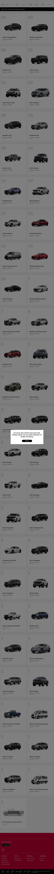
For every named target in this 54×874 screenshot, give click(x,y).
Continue (27, 440)
